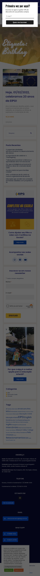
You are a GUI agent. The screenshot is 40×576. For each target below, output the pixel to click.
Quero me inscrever (20, 22)
